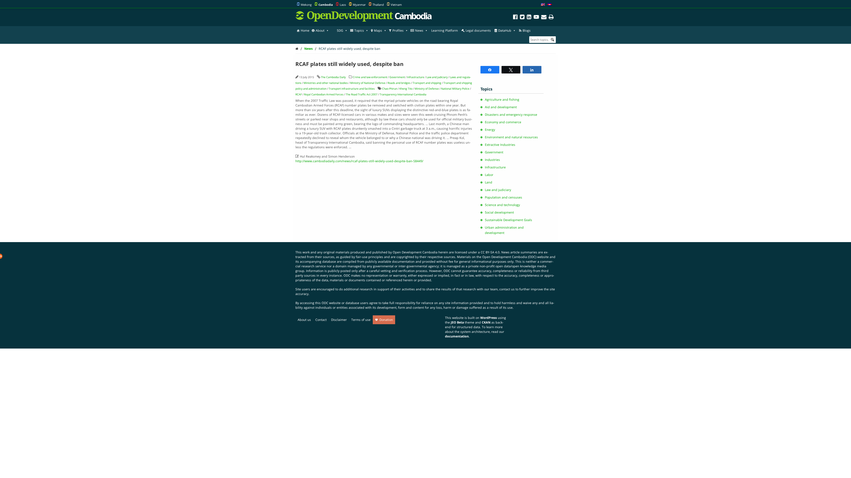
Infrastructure (415, 77)
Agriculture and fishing (502, 99)
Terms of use (361, 320)
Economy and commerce (503, 122)
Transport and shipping (427, 83)
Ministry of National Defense (367, 83)
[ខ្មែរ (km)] (550, 5)
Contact (321, 320)
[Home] (296, 48)
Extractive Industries (500, 145)
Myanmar (359, 5)
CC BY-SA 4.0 (490, 252)
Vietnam (396, 5)
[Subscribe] (544, 17)
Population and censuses (503, 197)
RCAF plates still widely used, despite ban (349, 48)
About (320, 30)
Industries (492, 160)
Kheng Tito (405, 89)
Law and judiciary (437, 77)
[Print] (551, 17)
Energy (490, 129)
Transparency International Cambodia (403, 94)
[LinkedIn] (529, 17)
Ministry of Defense (427, 89)
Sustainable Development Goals (508, 220)
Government (397, 77)
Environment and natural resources (511, 137)
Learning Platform (444, 30)
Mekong (306, 5)
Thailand (378, 5)
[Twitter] (522, 17)
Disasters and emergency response (511, 114)
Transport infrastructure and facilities (352, 89)
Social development (499, 212)
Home (305, 30)
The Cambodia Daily (333, 77)
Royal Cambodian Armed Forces (324, 94)
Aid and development (501, 107)
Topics (359, 30)
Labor (489, 175)
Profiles (398, 30)
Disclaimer (339, 320)
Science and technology (502, 205)
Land (488, 182)
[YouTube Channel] (536, 17)
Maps (378, 30)
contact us (507, 289)
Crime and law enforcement (370, 77)
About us (304, 320)
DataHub (504, 30)
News (419, 30)
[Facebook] (515, 17)
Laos (343, 5)
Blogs (527, 30)
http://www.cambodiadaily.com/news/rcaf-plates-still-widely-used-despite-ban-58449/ (359, 161)
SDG (340, 30)
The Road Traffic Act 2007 (361, 94)
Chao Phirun (389, 89)
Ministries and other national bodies (326, 83)
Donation (386, 320)
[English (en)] (543, 5)
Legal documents (478, 30)
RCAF (298, 94)
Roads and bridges (399, 83)
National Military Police (455, 89)
